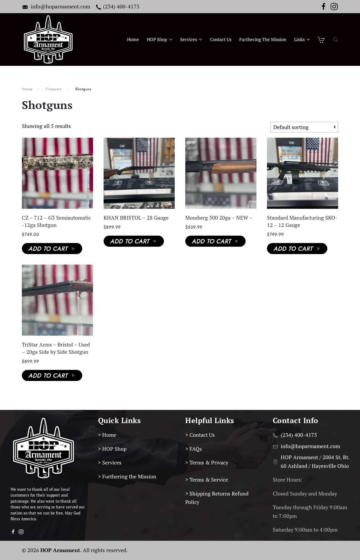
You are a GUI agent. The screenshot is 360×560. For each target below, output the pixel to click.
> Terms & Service (206, 479)
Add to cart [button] (47, 248)
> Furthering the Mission (127, 476)
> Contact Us (200, 434)
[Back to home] (48, 39)
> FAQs (193, 448)
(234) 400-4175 (121, 6)
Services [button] (188, 39)
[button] (335, 39)
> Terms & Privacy (206, 462)
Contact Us (220, 39)
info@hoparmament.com (60, 6)
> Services (109, 462)
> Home (107, 434)
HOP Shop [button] (157, 39)
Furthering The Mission (262, 39)
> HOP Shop (112, 448)
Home (133, 39)
